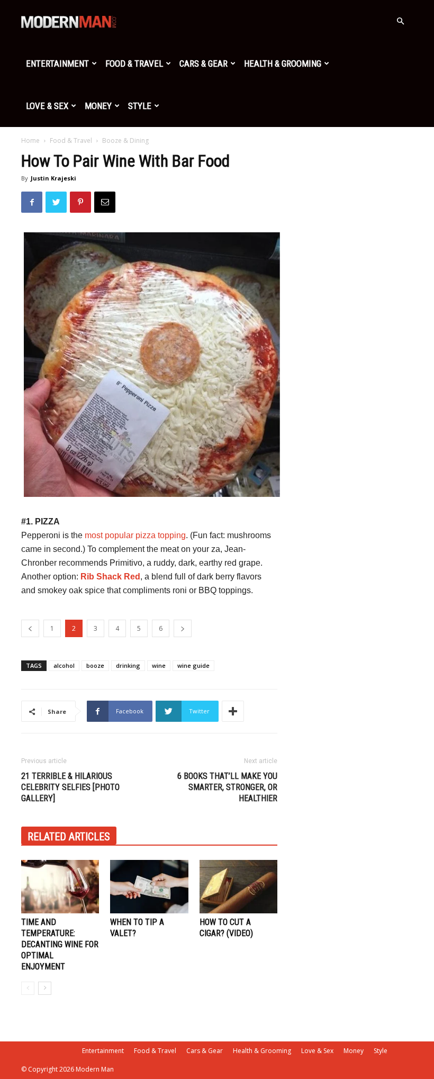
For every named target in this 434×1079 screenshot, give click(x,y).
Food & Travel (134, 63)
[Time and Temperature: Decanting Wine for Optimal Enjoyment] (60, 886)
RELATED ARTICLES (69, 836)
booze (95, 665)
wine (159, 665)
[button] (400, 21)
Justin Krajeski (53, 178)
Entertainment (57, 63)
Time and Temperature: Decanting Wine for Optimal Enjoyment (59, 944)
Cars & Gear (203, 63)
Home (30, 140)
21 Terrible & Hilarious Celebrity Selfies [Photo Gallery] (70, 787)
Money (98, 106)
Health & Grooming (282, 63)
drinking (128, 665)
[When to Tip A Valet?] (149, 886)
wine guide (193, 665)
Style (139, 106)
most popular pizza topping (135, 535)
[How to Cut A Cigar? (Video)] (238, 886)
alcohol (64, 665)
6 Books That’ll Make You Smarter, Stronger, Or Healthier (227, 787)
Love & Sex (47, 106)
